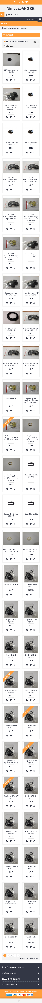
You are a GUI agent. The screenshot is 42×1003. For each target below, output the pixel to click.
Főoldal (3, 28)
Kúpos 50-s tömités (31, 514)
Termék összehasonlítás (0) (18, 41)
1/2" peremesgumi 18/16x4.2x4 (30, 71)
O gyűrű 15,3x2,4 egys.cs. (31, 691)
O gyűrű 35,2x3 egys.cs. (30, 938)
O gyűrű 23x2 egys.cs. (31, 902)
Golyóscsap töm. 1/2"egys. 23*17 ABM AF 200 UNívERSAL (31, 400)
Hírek (27, 991)
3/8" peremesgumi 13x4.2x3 (30, 143)
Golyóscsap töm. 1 (11, 399)
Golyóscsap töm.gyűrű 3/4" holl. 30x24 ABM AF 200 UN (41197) (11, 478)
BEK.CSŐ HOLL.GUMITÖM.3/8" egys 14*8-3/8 (11, 217)
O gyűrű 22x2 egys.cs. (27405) (11, 902)
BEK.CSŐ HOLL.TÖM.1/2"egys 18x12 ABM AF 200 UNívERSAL (31, 217)
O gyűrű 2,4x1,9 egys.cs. (31, 832)
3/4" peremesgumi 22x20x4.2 (11, 143)
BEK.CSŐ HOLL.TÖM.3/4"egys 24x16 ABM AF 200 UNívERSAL (11, 257)
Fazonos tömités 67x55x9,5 (11, 329)
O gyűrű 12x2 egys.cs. (11, 656)
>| (18, 955)
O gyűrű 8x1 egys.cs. (11, 584)
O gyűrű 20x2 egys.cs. (31, 867)
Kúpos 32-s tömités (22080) (31, 476)
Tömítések (23, 28)
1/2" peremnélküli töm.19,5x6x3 (31, 106)
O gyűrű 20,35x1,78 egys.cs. (11, 867)
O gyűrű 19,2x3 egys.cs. (11, 832)
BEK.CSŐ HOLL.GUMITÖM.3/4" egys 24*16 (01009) (31, 179)
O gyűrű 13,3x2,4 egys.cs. (31, 656)
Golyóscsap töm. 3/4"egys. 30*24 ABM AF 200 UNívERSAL (11, 438)
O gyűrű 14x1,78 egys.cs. (11, 691)
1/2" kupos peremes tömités (11, 71)
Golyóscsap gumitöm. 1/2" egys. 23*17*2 (11, 364)
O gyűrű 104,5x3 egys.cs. (31, 585)
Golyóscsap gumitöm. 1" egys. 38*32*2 (31, 329)
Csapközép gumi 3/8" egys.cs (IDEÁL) (31, 294)
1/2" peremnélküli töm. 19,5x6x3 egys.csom (11, 107)
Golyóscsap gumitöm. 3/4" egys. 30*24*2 (31, 364)
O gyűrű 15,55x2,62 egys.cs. (11, 726)
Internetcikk (34, 991)
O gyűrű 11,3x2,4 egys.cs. (31, 621)
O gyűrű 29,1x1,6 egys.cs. (11, 938)
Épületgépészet (13, 28)
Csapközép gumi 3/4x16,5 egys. (11, 294)
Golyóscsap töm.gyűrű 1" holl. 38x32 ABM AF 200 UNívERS (31, 439)
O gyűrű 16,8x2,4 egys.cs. (31, 761)
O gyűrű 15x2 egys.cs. (31, 726)
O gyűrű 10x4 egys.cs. (11, 621)
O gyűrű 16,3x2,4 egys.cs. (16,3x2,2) (11, 761)
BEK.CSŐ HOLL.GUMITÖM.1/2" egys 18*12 (11, 179)
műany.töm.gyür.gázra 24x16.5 (31, 550)
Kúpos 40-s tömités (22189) (11, 515)
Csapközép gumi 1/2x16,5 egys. (31, 255)
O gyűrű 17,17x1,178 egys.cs (11, 797)
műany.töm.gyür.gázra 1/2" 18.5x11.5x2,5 (11, 550)
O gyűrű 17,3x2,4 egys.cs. (31, 797)
